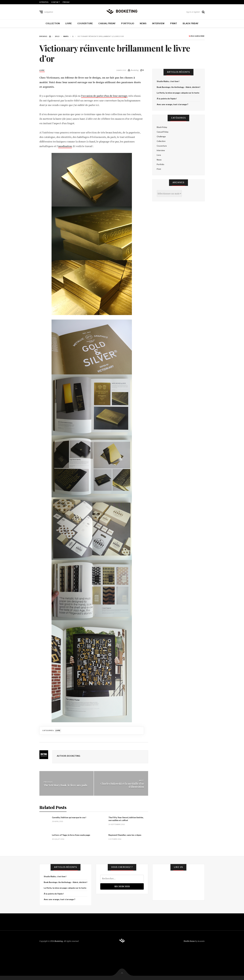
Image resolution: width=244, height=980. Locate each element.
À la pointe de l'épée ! (167, 98)
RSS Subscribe (197, 36)
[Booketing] (122, 11)
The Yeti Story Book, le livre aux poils (65, 785)
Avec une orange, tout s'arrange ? (172, 104)
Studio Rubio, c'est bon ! (168, 81)
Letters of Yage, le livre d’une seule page (71, 835)
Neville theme (189, 941)
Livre (68, 23)
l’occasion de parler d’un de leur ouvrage (104, 95)
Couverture (85, 23)
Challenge (161, 136)
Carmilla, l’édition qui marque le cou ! (69, 817)
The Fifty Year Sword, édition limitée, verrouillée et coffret (125, 819)
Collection (53, 23)
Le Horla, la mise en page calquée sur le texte (178, 93)
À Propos (43, 2)
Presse (66, 2)
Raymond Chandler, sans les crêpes (124, 835)
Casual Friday (107, 23)
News (143, 23)
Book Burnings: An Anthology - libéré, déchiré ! (178, 87)
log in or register (193, 11)
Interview (158, 23)
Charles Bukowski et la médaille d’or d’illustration (122, 785)
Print (173, 23)
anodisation (65, 146)
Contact (55, 2)
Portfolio (127, 23)
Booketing (59, 941)
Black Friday (190, 23)
